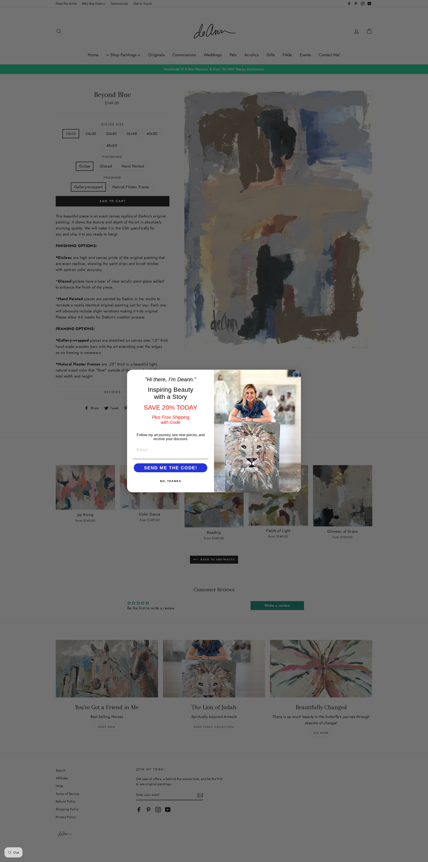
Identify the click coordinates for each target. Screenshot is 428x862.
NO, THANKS (170, 481)
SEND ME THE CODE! (170, 467)
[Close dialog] (296, 374)
